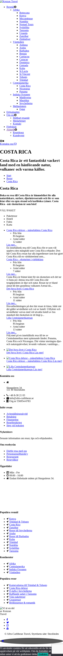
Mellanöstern (19, 106)
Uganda (23, 33)
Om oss (10, 115)
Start (8, 175)
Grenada (23, 65)
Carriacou (24, 56)
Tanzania (24, 30)
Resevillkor (12, 459)
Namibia (23, 21)
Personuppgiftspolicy (17, 453)
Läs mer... (11, 244)
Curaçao (23, 59)
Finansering (12, 419)
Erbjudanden (13, 112)
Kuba (22, 68)
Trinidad (23, 80)
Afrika (16, 9)
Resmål (10, 7)
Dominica (24, 62)
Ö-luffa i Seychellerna (20, 591)
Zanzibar (23, 36)
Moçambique (26, 18)
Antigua (23, 44)
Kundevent (18, 135)
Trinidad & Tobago (19, 521)
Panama (23, 91)
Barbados (24, 50)
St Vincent (24, 74)
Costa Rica (25, 85)
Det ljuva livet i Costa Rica (20, 288)
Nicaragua (24, 88)
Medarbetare (19, 120)
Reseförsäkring (14, 422)
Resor (9, 178)
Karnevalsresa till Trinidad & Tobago (28, 585)
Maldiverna (25, 97)
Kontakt (17, 123)
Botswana (24, 12)
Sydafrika (24, 27)
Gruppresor (15, 599)
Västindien (18, 42)
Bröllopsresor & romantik (22, 602)
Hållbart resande (21, 118)
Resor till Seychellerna (20, 530)
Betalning (11, 416)
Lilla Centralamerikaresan (19, 317)
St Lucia (23, 71)
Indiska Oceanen (21, 94)
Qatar (22, 109)
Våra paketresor (17, 596)
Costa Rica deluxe (18, 588)
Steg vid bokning (15, 425)
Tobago (23, 77)
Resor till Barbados (19, 536)
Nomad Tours (26, 24)
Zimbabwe (24, 39)
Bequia (23, 53)
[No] (49, 655)
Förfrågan (11, 126)
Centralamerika (20, 82)
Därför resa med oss (16, 451)
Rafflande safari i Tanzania (23, 594)
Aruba (22, 47)
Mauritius (24, 100)
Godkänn (43, 654)
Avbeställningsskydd (17, 413)
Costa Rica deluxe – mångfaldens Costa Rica (29, 230)
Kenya (22, 15)
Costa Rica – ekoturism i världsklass (24, 259)
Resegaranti (12, 456)
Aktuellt (10, 129)
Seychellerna (25, 103)
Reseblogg (18, 132)
